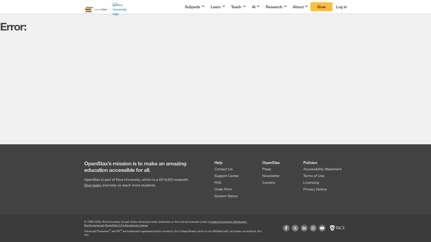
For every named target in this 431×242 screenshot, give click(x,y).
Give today (92, 185)
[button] (194, 6)
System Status (226, 196)
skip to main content (16, 3)
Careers (268, 182)
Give (321, 6)
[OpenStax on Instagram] (313, 228)
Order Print (223, 189)
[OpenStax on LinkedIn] (304, 228)
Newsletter (271, 175)
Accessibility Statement (322, 169)
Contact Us (223, 169)
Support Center (226, 175)
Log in (341, 6)
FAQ (217, 182)
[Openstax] (96, 9)
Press (266, 169)
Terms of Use (313, 175)
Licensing (311, 182)
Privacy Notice (315, 189)
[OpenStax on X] (295, 228)
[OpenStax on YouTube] (322, 228)
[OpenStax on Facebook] (286, 228)
